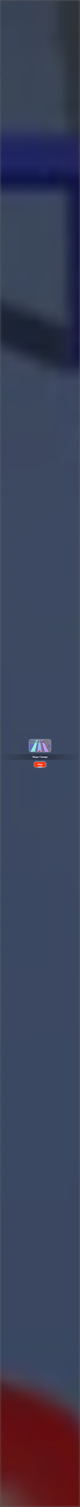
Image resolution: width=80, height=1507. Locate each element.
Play (40, 764)
